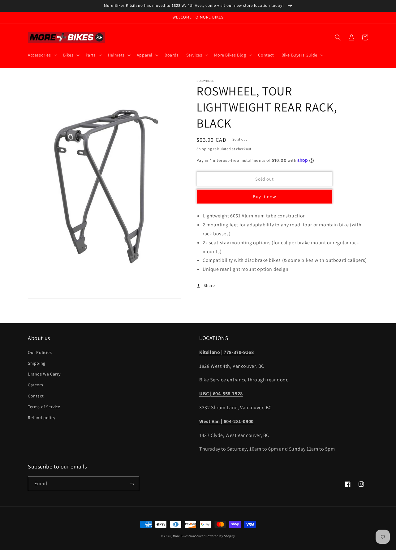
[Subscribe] (132, 484)
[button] (41, 54)
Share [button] (209, 285)
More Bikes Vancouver (189, 536)
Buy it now (264, 197)
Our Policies (40, 352)
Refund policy (41, 417)
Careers (35, 385)
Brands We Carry (44, 374)
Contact (36, 396)
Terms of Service (44, 406)
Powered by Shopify (220, 536)
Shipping (204, 148)
